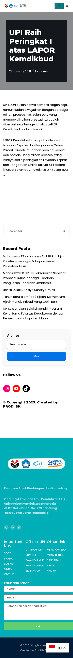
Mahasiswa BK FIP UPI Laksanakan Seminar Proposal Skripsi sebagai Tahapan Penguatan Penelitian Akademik (34, 278)
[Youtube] (12, 527)
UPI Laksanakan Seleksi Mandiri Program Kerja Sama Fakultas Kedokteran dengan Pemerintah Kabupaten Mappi (33, 313)
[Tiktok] (19, 527)
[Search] (67, 6)
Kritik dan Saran (16, 583)
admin (44, 71)
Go (36, 356)
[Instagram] (6, 388)
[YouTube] (16, 388)
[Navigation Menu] (59, 5)
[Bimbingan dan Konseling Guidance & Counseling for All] (15, 6)
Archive (13, 335)
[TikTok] (26, 388)
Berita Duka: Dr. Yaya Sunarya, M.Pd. (29, 290)
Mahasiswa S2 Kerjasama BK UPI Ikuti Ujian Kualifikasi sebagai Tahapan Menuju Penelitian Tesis (34, 261)
